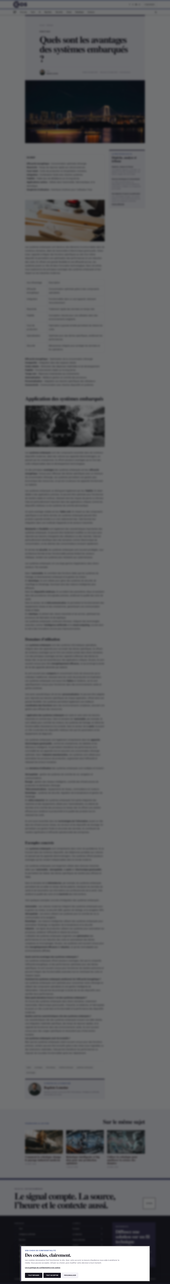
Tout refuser (33, 1275)
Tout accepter (52, 1275)
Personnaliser (70, 1275)
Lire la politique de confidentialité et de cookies (42, 1268)
